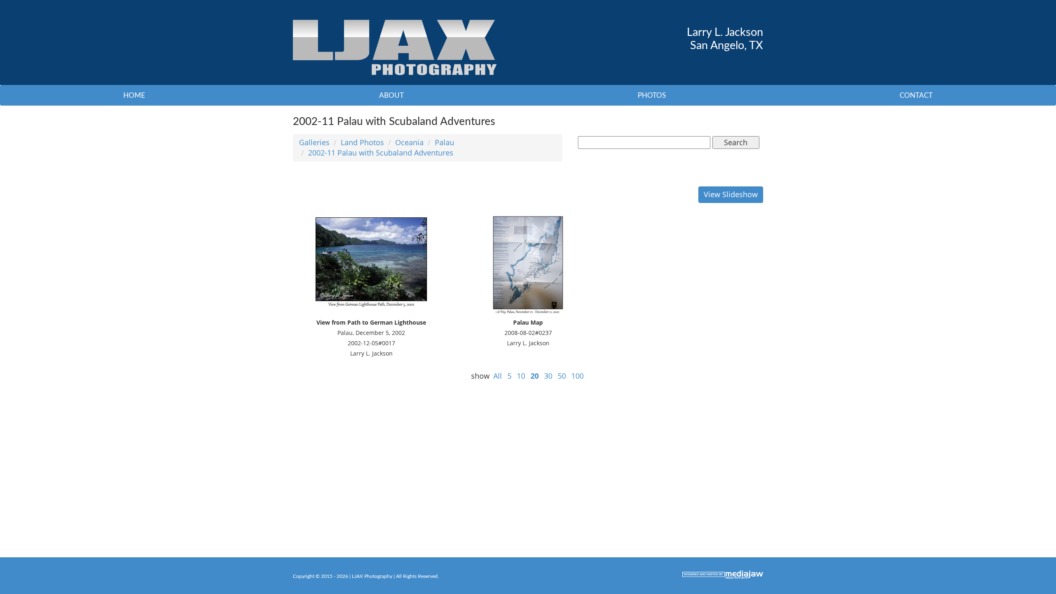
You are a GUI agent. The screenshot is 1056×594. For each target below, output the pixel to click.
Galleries (314, 142)
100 (577, 376)
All (497, 376)
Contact (916, 95)
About (391, 95)
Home (134, 95)
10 (521, 376)
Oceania (409, 142)
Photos (652, 95)
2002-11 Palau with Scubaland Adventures (380, 153)
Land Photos (362, 142)
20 (534, 376)
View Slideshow (731, 194)
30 (548, 376)
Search (735, 142)
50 (562, 376)
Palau (444, 142)
